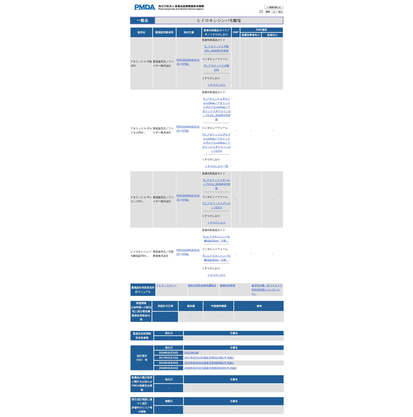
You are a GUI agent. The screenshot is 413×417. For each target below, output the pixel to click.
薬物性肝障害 (227, 285)
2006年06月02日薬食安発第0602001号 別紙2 (210, 368)
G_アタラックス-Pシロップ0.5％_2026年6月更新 (216, 184)
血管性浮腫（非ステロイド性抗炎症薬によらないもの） (267, 289)
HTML (185, 64)
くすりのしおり (216, 85)
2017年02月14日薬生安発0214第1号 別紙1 (209, 357)
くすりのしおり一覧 (216, 166)
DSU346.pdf (191, 352)
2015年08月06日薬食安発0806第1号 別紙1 (209, 363)
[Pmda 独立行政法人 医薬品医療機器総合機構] (168, 8)
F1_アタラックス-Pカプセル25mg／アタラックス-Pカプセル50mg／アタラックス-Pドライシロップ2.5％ (216, 142)
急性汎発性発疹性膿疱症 (202, 285)
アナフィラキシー (166, 285)
